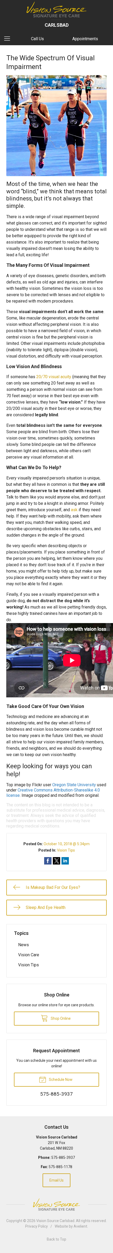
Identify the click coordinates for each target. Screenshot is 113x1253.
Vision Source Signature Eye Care (56, 1204)
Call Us (37, 38)
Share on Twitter (56, 861)
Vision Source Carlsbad (55, 1221)
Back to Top (56, 1239)
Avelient (80, 1226)
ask (74, 509)
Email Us (56, 1180)
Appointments (85, 38)
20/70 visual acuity (53, 376)
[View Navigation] (9, 39)
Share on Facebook (48, 861)
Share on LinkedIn (65, 861)
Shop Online (60, 1018)
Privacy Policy (36, 1226)
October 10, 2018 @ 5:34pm (67, 844)
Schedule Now (60, 1079)
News (23, 944)
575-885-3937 (63, 1157)
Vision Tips (66, 850)
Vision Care (28, 954)
